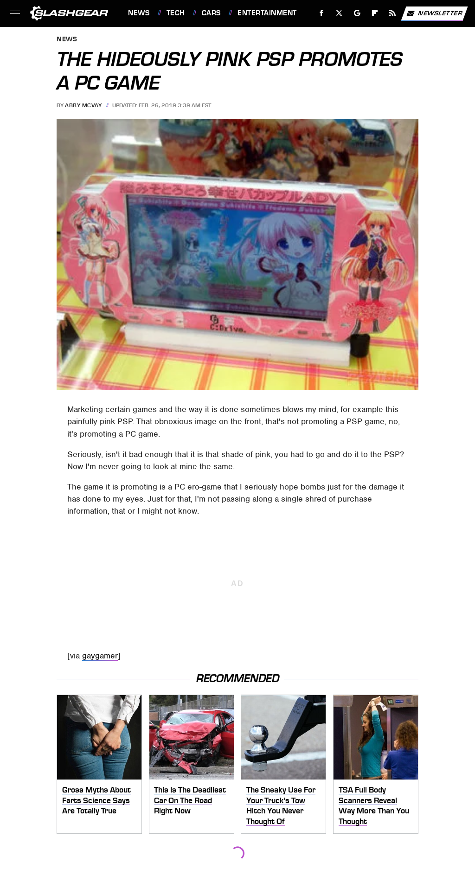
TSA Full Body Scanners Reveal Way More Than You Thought (374, 805)
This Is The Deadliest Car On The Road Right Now (190, 800)
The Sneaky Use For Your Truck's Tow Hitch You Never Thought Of (280, 805)
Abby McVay (83, 105)
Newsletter (440, 12)
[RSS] (392, 13)
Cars (211, 13)
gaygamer (100, 656)
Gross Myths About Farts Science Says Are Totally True (96, 800)
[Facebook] (321, 13)
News (138, 13)
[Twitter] (339, 13)
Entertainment (267, 13)
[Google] (357, 13)
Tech (176, 13)
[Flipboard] (375, 13)
